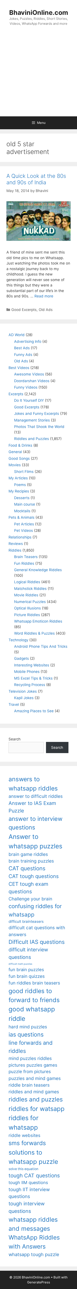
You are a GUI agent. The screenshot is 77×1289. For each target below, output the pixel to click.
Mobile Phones (27, 671)
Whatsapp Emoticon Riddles (38, 621)
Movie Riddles (26, 595)
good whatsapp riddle (32, 1013)
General (15, 452)
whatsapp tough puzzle (34, 1254)
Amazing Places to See (34, 711)
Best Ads (22, 348)
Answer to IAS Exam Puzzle (32, 807)
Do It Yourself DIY (29, 400)
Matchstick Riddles (30, 588)
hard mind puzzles (28, 1026)
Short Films (24, 471)
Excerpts (16, 394)
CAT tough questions (34, 876)
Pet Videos (23, 530)
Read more (43, 296)
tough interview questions (27, 1207)
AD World (17, 335)
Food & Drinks (20, 445)
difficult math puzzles (20, 964)
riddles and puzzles (36, 1099)
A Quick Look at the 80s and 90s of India (36, 179)
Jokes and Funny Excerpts (36, 413)
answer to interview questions (35, 823)
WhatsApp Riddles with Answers (34, 1242)
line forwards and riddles (31, 1046)
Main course (24, 504)
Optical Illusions (27, 608)
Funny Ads (23, 354)
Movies (15, 465)
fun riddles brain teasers (34, 983)
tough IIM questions (28, 1182)
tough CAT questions (34, 1175)
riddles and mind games (34, 1091)
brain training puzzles (31, 861)
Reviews (16, 543)
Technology (18, 640)
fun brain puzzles (26, 969)
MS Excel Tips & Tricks (33, 678)
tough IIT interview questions (29, 1193)
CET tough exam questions (28, 888)
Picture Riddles (27, 615)
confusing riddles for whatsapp (35, 910)
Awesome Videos (29, 374)
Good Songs (19, 458)
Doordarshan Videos (31, 381)
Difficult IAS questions (37, 941)
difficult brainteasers (26, 921)
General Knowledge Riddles (38, 570)
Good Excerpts (24, 310)
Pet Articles (24, 524)
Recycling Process (29, 685)
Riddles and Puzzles (31, 439)
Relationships (20, 537)
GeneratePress (38, 1282)
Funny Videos (25, 387)
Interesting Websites (31, 665)
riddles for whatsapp (23, 1122)
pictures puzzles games (33, 1065)
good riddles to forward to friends (34, 995)
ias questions (26, 1034)
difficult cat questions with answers (37, 931)
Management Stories (32, 420)
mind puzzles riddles (30, 1058)
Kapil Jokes (24, 698)
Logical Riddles (27, 582)
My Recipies (19, 491)
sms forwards (27, 1143)
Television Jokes (23, 691)
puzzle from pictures (30, 1071)
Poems (20, 485)
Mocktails (22, 511)
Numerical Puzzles (30, 602)
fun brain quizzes (27, 976)
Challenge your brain (30, 898)
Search (15, 739)
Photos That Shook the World (39, 427)
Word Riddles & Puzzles (34, 633)
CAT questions (27, 868)
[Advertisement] (38, 75)
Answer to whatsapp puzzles (35, 841)
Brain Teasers (26, 557)
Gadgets (21, 658)
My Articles (18, 478)
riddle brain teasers (29, 1085)
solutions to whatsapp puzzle (33, 1157)
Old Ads (46, 310)
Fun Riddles (24, 563)
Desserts (22, 498)
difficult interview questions (28, 953)
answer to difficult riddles (36, 796)
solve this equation (23, 1169)
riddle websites (24, 1135)
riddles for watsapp (37, 1108)
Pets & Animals (21, 517)
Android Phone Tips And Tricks (40, 646)
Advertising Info (27, 341)
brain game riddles (28, 854)
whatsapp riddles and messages (33, 1224)
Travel (14, 704)
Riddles (15, 550)
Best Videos (19, 368)
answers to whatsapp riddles (33, 783)
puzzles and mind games (35, 1078)
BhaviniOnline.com (38, 12)
